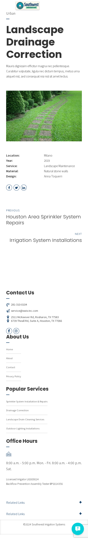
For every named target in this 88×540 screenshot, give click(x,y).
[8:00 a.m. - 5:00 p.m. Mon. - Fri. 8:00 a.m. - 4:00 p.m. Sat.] (44, 454)
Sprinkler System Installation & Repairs (26, 401)
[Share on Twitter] (16, 188)
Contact (10, 367)
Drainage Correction (17, 410)
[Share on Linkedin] (24, 188)
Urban (10, 13)
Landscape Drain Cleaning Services (25, 419)
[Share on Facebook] (9, 188)
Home (9, 349)
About (9, 358)
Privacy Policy (13, 376)
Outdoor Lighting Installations (22, 428)
